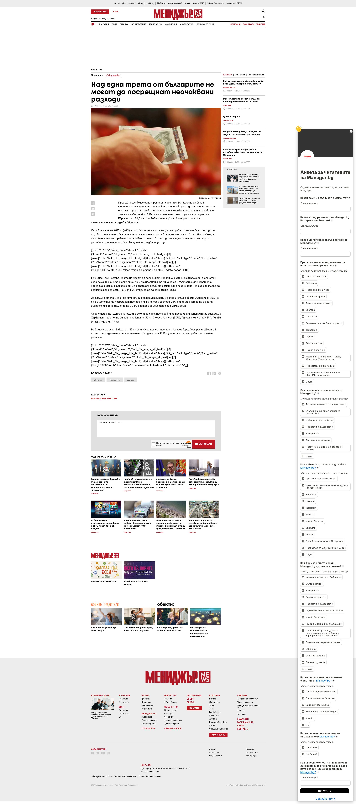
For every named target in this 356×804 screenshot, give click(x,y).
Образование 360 (215, 3)
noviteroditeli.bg (135, 3)
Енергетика (147, 705)
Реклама (168, 699)
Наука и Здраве (172, 728)
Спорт (190, 699)
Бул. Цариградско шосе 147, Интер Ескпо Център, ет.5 (165, 768)
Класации (168, 713)
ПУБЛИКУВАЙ (203, 444)
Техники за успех (150, 720)
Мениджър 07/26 (234, 3)
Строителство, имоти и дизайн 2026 (186, 3)
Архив (212, 725)
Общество (124, 702)
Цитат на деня (171, 724)
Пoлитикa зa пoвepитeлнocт (122, 776)
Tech (211, 709)
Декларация (251, 756)
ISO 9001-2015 (252, 752)
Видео (190, 702)
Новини (240, 711)
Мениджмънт (138, 24)
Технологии (155, 24)
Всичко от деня (205, 24)
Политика (123, 699)
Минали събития (245, 702)
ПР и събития (170, 702)
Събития (260, 24)
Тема (211, 705)
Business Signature (218, 722)
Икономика (147, 709)
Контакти (242, 729)
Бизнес (124, 24)
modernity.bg (120, 3)
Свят (114, 24)
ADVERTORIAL (232, 169)
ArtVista (213, 719)
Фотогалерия (170, 710)
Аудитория (214, 752)
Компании (146, 702)
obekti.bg (150, 3)
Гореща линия (245, 722)
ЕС (120, 717)
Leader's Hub (215, 712)
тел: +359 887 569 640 (150, 772)
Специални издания (218, 729)
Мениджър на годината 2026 (248, 706)
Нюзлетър (194, 708)
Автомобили (194, 695)
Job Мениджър (148, 724)
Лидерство (147, 717)
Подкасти (248, 24)
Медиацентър (215, 756)
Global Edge (214, 702)
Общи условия (98, 776)
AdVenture (214, 715)
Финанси (146, 699)
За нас (212, 749)
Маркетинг (171, 24)
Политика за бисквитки (150, 776)
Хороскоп (168, 717)
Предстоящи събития (247, 699)
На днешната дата (173, 720)
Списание (236, 24)
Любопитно (187, 24)
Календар (241, 714)
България (104, 24)
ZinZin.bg (161, 3)
